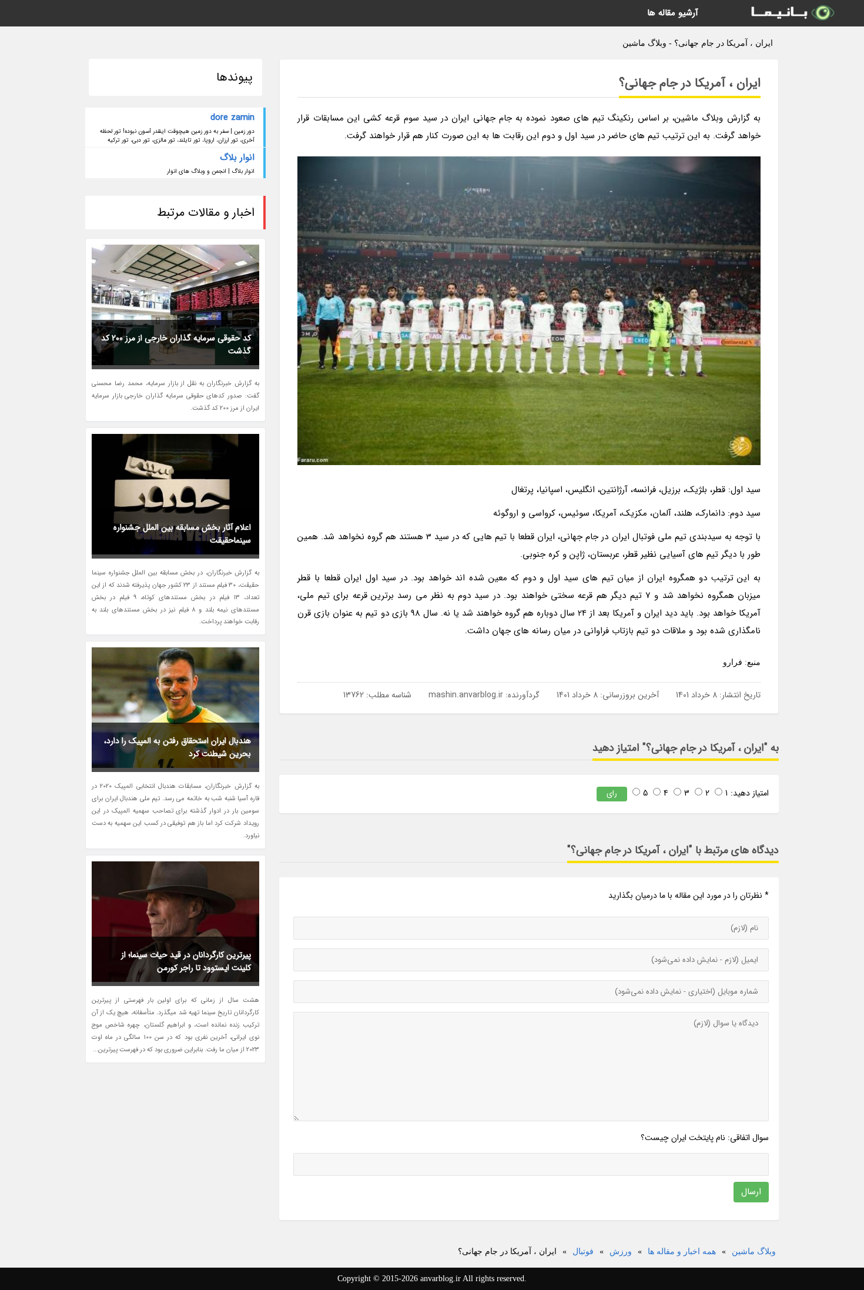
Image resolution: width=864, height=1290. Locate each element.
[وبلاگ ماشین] (791, 13)
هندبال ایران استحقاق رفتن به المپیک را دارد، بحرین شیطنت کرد (177, 747)
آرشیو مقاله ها (672, 13)
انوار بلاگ (237, 158)
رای (612, 793)
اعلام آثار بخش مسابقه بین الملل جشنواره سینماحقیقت (182, 534)
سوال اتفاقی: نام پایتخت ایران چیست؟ (705, 1137)
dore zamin (232, 118)
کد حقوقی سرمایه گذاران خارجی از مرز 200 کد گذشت (176, 344)
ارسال (751, 1192)
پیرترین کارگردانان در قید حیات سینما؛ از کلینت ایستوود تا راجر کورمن (186, 961)
